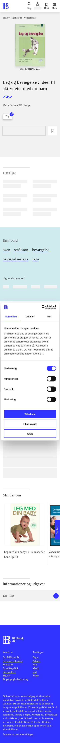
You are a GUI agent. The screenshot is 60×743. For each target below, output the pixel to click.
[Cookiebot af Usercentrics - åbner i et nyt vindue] (42, 307)
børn (6, 250)
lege (35, 259)
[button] (30, 596)
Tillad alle (30, 414)
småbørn (21, 250)
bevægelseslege (15, 259)
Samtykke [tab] (11, 316)
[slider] (30, 49)
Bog (7, 116)
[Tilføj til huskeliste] (52, 130)
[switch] (51, 379)
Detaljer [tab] (30, 316)
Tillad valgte (30, 423)
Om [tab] (49, 316)
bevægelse (40, 250)
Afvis (30, 433)
